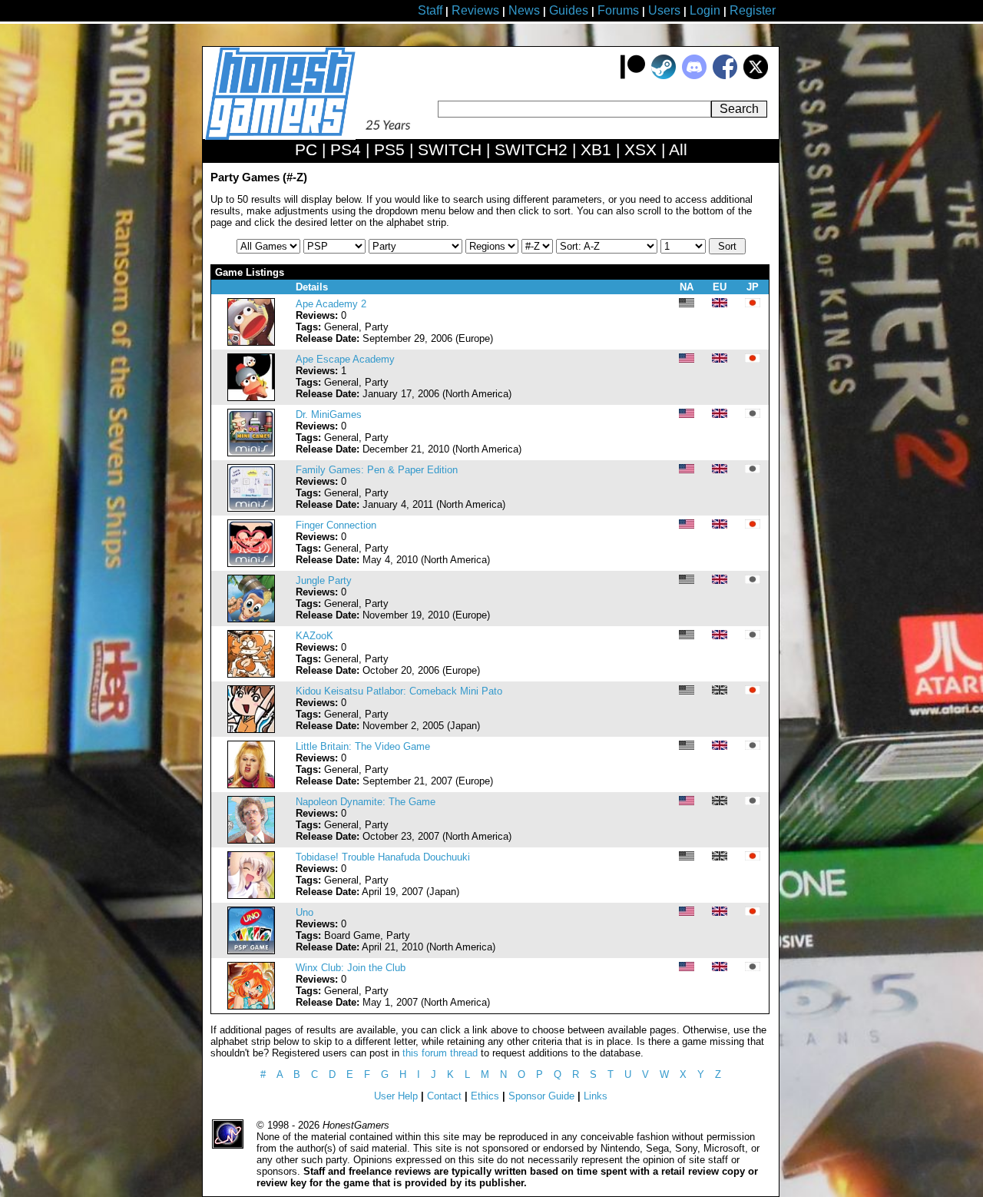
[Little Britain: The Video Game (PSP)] (251, 785)
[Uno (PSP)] (251, 951)
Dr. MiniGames (329, 414)
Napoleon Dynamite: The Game (365, 801)
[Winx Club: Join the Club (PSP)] (251, 1006)
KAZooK (314, 636)
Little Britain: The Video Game (363, 746)
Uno (304, 912)
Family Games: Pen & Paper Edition (377, 470)
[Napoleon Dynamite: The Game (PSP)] (251, 840)
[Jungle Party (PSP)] (251, 619)
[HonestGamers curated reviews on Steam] (663, 75)
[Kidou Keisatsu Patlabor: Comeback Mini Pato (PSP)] (251, 729)
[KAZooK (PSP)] (251, 674)
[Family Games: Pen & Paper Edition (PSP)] (251, 508)
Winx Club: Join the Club (350, 967)
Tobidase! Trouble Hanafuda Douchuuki (383, 857)
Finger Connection (336, 525)
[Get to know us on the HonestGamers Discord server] (694, 75)
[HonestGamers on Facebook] (725, 75)
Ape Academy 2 (331, 304)
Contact (444, 1096)
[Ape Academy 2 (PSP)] (251, 342)
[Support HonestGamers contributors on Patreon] (633, 75)
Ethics (485, 1096)
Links (595, 1096)
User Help (396, 1096)
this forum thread (440, 1053)
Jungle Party (324, 580)
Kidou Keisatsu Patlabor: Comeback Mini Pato (399, 691)
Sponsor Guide (541, 1096)
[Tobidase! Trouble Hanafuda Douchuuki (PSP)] (251, 895)
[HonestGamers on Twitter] (755, 75)
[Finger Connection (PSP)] (251, 563)
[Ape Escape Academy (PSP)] (251, 397)
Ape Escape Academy (345, 359)
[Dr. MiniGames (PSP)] (251, 453)
